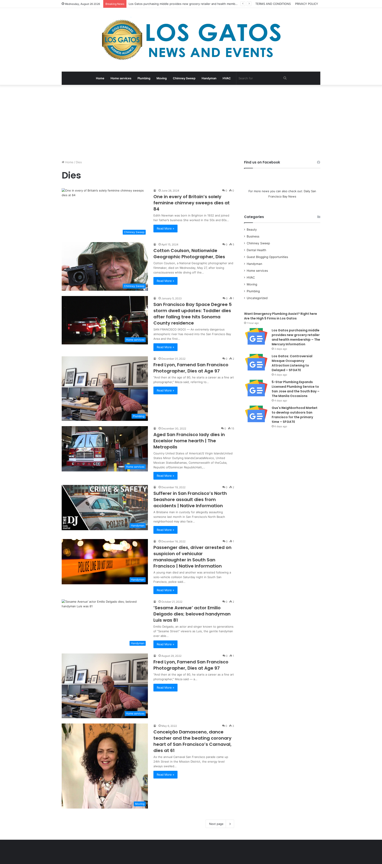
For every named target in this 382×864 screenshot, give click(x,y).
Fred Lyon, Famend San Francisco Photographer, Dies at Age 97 (190, 368)
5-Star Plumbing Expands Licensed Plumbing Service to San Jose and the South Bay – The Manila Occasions (295, 389)
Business (253, 236)
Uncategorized (257, 298)
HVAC (227, 78)
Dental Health (256, 250)
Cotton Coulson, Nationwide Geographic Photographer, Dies (189, 253)
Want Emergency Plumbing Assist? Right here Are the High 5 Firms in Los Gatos (280, 316)
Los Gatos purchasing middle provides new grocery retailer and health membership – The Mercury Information (296, 337)
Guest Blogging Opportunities (267, 257)
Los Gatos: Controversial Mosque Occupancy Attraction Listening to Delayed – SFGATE (292, 363)
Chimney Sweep (184, 78)
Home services (121, 78)
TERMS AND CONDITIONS (273, 4)
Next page (216, 824)
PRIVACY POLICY (306, 4)
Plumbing (144, 78)
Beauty (252, 229)
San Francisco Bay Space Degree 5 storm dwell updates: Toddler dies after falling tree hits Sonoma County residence (192, 313)
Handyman (209, 78)
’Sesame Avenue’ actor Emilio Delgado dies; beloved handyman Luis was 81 (192, 614)
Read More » (165, 228)
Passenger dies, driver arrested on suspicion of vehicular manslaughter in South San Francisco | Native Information (192, 556)
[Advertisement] (191, 122)
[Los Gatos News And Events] (191, 40)
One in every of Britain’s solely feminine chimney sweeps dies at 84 (191, 203)
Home (100, 78)
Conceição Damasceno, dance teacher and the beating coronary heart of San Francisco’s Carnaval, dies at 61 (192, 741)
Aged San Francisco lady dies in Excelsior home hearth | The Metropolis (189, 440)
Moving (162, 78)
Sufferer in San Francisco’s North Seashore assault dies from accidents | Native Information (190, 499)
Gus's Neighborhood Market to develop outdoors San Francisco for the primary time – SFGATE (294, 415)
